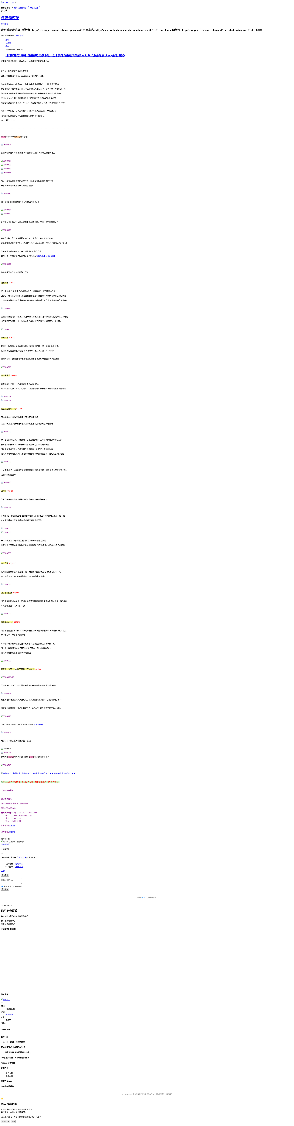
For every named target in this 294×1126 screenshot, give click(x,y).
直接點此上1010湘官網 (45, 256)
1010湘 (12, 826)
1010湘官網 (38, 725)
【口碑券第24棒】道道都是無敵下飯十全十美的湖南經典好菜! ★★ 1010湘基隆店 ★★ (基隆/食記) (65, 55)
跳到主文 (4, 24)
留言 (24, 857)
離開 (13, 1121)
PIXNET (129, 1094)
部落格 (8, 43)
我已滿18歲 (5, 1121)
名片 (7, 46)
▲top (3, 871)
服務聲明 (169, 1094)
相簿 (7, 40)
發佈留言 (5, 889)
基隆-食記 (19, 867)
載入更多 (5, 875)
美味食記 (19, 864)
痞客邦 (19, 857)
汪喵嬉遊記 (10, 18)
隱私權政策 (160, 1094)
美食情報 (19, 36)
